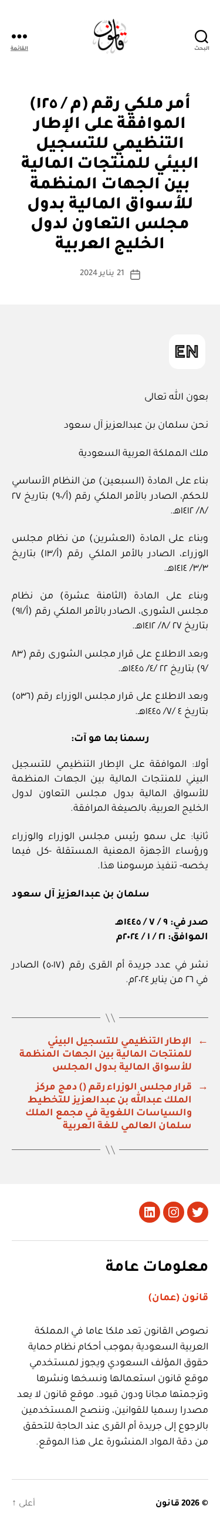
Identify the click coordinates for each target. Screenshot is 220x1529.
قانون (167, 1504)
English (187, 351)
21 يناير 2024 (102, 273)
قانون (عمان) (178, 1298)
